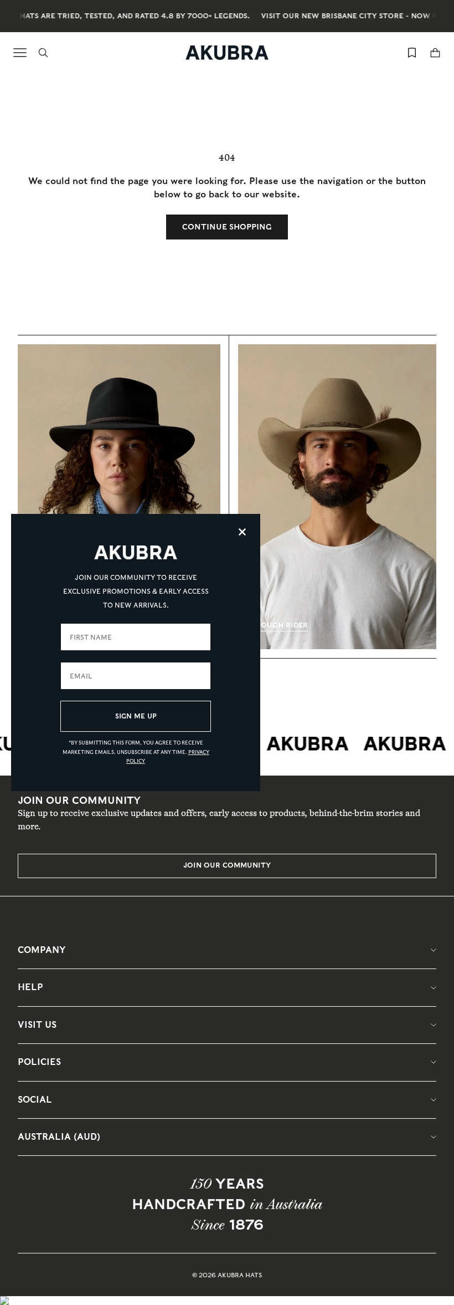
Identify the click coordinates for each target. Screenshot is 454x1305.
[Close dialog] (242, 532)
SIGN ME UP (136, 716)
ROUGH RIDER (282, 625)
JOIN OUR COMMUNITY (227, 865)
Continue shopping (227, 226)
